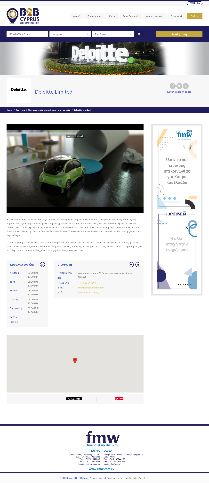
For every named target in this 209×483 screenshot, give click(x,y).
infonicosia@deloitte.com (91, 287)
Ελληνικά (195, 3)
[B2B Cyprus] (23, 16)
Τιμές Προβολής (131, 16)
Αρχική (76, 16)
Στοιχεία (20, 110)
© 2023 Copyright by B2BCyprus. (74, 478)
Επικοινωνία (177, 16)
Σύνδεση (195, 16)
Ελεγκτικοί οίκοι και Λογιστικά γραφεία (49, 110)
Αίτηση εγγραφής (154, 16)
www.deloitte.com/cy (88, 292)
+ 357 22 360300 (87, 282)
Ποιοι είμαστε (94, 16)
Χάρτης (112, 16)
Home (10, 110)
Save (121, 398)
